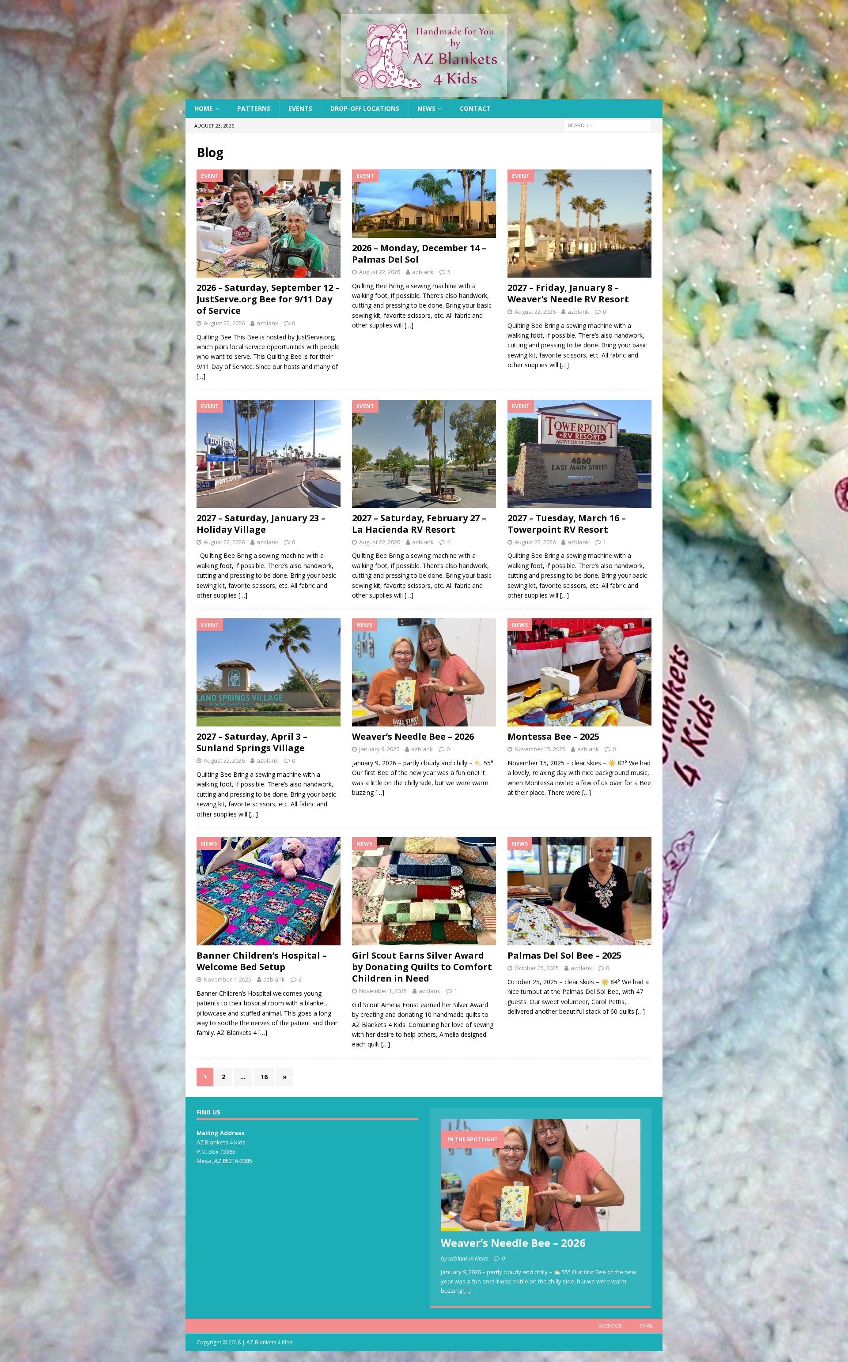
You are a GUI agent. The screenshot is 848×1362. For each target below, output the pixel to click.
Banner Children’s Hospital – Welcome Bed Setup (262, 961)
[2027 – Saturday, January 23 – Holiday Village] (269, 454)
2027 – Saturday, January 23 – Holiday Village (261, 523)
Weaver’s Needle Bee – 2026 (413, 736)
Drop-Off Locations (364, 108)
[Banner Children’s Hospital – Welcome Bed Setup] (269, 891)
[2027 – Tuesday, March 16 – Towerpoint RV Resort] (579, 454)
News (426, 108)
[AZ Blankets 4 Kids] (424, 94)
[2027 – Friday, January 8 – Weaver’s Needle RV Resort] (579, 223)
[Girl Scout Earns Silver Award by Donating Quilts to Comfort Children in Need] (424, 891)
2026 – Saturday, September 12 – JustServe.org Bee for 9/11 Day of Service (268, 299)
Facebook (609, 1325)
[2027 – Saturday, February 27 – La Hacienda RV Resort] (424, 454)
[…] (201, 376)
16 (264, 1076)
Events (300, 108)
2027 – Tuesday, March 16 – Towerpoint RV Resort (566, 523)
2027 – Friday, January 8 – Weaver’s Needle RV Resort (568, 293)
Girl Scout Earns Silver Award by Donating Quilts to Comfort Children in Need (422, 966)
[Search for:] (607, 125)
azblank (267, 323)
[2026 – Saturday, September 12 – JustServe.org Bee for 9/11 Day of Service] (269, 223)
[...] (467, 1290)
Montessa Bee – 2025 (553, 736)
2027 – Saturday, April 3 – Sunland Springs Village (252, 742)
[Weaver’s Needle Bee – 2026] (424, 672)
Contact (475, 108)
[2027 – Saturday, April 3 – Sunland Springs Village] (269, 672)
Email (647, 1325)
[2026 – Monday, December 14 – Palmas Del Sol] (424, 203)
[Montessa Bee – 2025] (579, 672)
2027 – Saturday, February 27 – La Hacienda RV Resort (419, 523)
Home (203, 108)
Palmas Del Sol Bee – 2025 (564, 955)
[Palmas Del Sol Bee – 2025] (579, 891)
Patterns (253, 108)
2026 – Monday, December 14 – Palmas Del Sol (419, 253)
